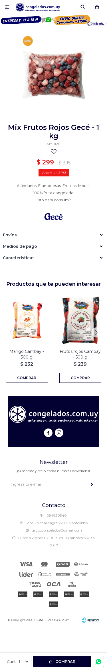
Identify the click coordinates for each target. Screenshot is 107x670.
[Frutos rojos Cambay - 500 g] (80, 320)
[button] (83, 7)
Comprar (65, 661)
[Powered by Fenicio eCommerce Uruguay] (90, 620)
